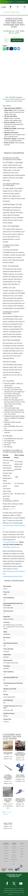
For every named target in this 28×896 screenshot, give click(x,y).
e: (3, 1)
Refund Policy (6, 850)
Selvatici (21, 851)
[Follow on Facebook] (7, 883)
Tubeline (21, 854)
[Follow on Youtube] (21, 883)
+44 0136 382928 (16, 894)
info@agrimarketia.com (9, 1)
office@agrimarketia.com (11, 547)
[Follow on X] (14, 883)
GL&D (22, 846)
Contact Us (6, 861)
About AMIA (6, 853)
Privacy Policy (6, 855)
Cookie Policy (6, 858)
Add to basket (17, 40)
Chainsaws (6, 99)
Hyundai (14, 101)
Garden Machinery (15, 99)
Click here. (12, 509)
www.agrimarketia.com (10, 542)
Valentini (21, 848)
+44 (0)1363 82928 (21, 1)
